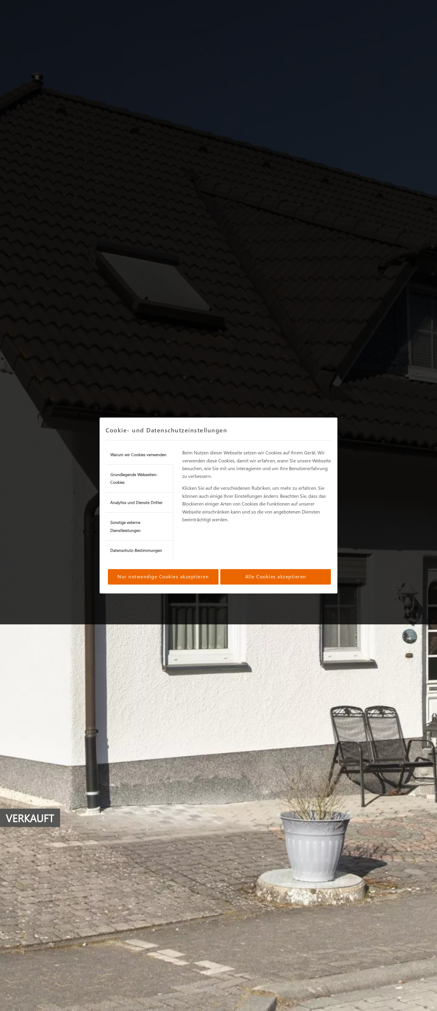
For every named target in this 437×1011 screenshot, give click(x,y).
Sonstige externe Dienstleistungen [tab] (125, 526)
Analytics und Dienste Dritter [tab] (136, 502)
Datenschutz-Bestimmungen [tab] (136, 550)
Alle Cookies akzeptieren (275, 576)
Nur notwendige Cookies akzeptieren (163, 576)
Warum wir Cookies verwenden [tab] (138, 454)
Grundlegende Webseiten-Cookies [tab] (134, 478)
